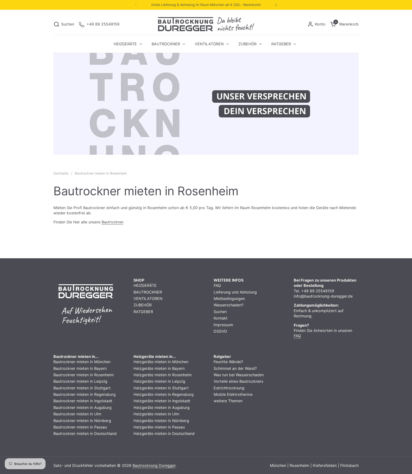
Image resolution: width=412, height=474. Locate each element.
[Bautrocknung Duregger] (206, 24)
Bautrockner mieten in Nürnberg (82, 420)
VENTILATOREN (148, 298)
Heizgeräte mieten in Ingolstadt (162, 400)
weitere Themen (228, 400)
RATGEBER (143, 311)
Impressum (223, 324)
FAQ (217, 285)
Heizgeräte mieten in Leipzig (159, 381)
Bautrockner (112, 222)
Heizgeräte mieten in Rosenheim (163, 374)
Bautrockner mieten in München (81, 361)
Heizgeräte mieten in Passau (159, 427)
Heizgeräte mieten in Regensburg (164, 394)
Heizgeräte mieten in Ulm (156, 414)
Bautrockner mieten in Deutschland (85, 433)
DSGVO (220, 331)
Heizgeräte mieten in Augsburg (162, 407)
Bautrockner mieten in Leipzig (80, 381)
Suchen (220, 311)
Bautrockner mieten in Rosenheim (83, 374)
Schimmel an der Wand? (235, 368)
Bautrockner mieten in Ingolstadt (82, 400)
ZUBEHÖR (143, 305)
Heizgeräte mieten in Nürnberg (161, 420)
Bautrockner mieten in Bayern (80, 368)
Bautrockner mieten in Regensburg (84, 394)
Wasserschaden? (228, 305)
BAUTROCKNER (148, 292)
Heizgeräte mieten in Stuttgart (161, 388)
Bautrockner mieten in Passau (80, 427)
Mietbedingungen (229, 298)
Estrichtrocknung (229, 388)
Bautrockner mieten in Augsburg (82, 407)
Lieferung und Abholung (235, 292)
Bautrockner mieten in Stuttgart (82, 388)
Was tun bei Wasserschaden (239, 374)
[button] (63, 24)
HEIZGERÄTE (145, 285)
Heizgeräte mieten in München (161, 361)
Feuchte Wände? (228, 361)
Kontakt (220, 318)
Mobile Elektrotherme (233, 394)
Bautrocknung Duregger (154, 465)
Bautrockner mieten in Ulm (77, 414)
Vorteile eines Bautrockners (238, 381)
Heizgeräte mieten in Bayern (159, 368)
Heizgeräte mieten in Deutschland (164, 433)
